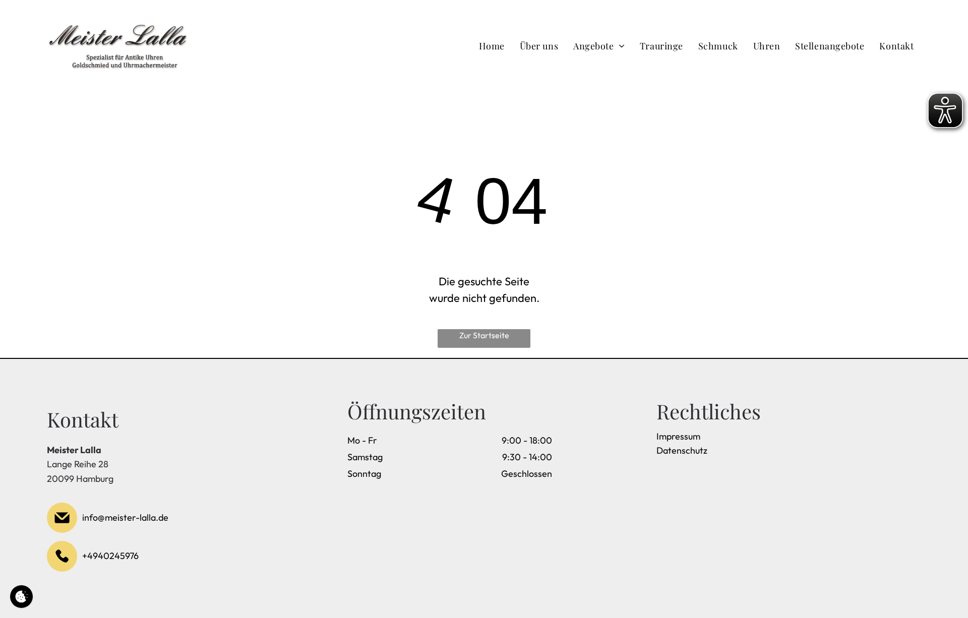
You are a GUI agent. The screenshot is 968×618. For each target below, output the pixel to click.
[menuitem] (491, 46)
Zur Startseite (484, 335)
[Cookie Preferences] (21, 596)
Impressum (678, 436)
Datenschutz (681, 450)
